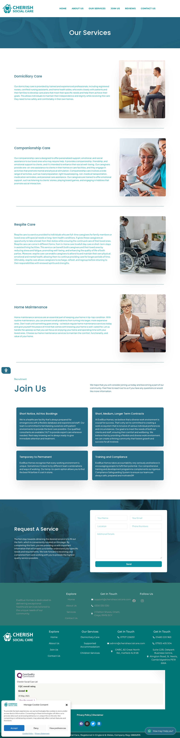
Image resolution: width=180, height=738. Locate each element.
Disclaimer (98, 714)
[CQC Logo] (26, 678)
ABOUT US (77, 8)
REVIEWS (130, 8)
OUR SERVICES (97, 8)
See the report (26, 700)
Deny (36, 728)
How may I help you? (163, 731)
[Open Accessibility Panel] (6, 370)
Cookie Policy (28, 733)
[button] (66, 705)
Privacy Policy (84, 714)
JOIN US (115, 8)
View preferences (57, 728)
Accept (14, 728)
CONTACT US (148, 8)
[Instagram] (87, 723)
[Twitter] (93, 723)
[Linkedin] (99, 723)
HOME (62, 8)
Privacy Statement (42, 733)
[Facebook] (81, 723)
